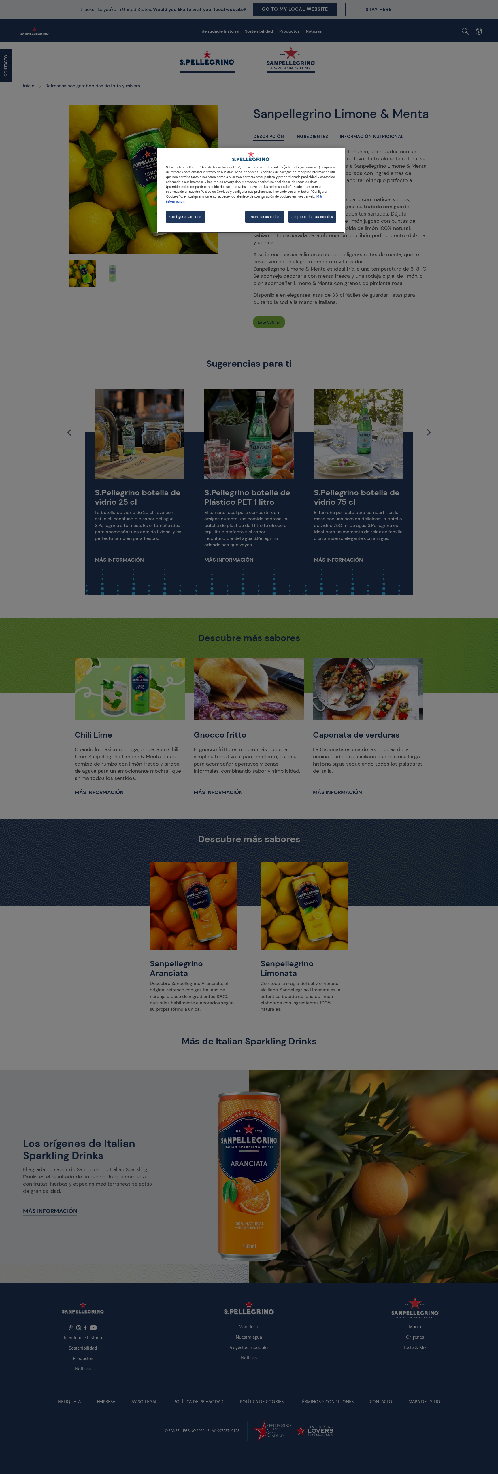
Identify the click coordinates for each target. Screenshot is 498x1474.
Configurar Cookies (185, 217)
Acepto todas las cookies (312, 217)
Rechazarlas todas (265, 217)
